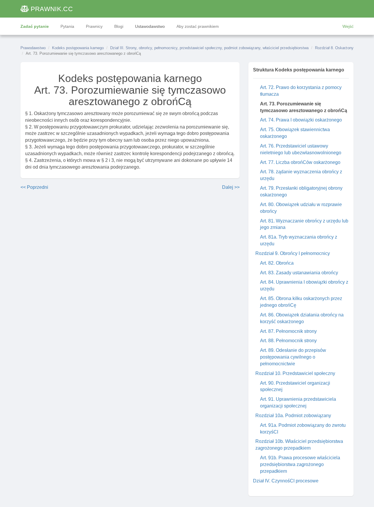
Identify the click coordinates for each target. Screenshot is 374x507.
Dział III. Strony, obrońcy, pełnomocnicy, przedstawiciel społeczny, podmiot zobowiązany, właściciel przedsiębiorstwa (209, 48)
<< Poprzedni (34, 187)
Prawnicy (94, 26)
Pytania (67, 26)
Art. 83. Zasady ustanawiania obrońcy (299, 272)
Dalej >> (231, 187)
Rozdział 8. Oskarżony (334, 48)
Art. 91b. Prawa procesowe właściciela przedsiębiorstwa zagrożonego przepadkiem (300, 464)
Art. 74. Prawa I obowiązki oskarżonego (301, 119)
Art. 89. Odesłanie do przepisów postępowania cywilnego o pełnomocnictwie (293, 357)
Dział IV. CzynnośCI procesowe (285, 480)
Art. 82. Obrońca (277, 263)
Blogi (118, 26)
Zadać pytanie (34, 26)
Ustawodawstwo (150, 26)
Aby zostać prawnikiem (197, 26)
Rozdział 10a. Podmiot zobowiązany (293, 415)
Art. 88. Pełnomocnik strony (288, 340)
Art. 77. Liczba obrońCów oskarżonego (300, 162)
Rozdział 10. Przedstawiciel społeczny (295, 373)
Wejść (348, 26)
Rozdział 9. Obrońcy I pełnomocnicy (292, 253)
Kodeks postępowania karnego (78, 48)
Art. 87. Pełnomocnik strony (288, 331)
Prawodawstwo (33, 48)
